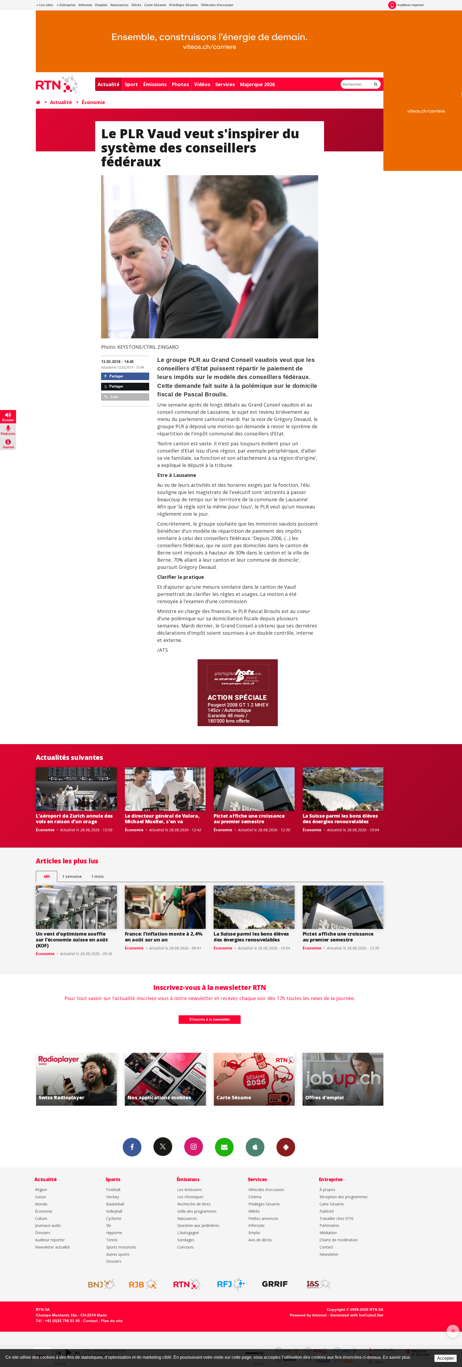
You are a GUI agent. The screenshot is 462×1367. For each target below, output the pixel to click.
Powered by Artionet (308, 1315)
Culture (41, 1218)
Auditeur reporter (50, 1240)
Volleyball (114, 1211)
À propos (327, 1190)
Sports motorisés (121, 1247)
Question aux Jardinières (198, 1225)
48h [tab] (46, 876)
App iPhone (255, 1147)
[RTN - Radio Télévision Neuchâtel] (187, 1284)
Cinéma (254, 1197)
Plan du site (112, 1321)
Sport (131, 84)
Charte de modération (338, 1240)
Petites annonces (263, 1218)
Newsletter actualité (52, 1247)
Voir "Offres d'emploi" (254, 1079)
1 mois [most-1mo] (97, 876)
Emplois (101, 5)
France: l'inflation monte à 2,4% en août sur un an (163, 937)
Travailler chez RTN (336, 1218)
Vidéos (202, 84)
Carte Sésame (155, 5)
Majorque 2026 (257, 84)
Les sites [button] (45, 5)
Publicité (326, 1211)
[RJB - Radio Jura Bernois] (143, 1284)
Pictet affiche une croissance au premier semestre (249, 819)
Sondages (185, 1240)
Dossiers (42, 1233)
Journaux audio (48, 1225)
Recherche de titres (194, 1204)
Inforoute (85, 5)
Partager (115, 376)
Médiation (328, 1233)
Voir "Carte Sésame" (165, 1079)
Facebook (132, 1147)
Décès (136, 5)
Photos (180, 84)
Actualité (109, 84)
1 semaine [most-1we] (72, 876)
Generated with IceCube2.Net (356, 1315)
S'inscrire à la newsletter (209, 1019)
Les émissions (189, 1190)
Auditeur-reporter (410, 5)
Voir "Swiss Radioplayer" (343, 1079)
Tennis (112, 1240)
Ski (108, 1225)
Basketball (115, 1204)
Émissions (155, 84)
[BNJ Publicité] (99, 1284)
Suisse (40, 1197)
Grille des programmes (197, 1211)
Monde (41, 1204)
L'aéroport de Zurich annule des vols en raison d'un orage (74, 819)
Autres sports (117, 1254)
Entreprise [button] (67, 5)
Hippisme (114, 1233)
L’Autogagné (188, 1233)
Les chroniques (190, 1197)
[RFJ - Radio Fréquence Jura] (231, 1284)
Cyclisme (113, 1218)
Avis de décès (260, 1240)
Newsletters (224, 1147)
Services (225, 84)
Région (41, 1190)
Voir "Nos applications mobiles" (76, 1079)
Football (113, 1190)
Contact (326, 1247)
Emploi (254, 1233)
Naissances (119, 5)
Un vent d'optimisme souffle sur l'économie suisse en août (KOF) (72, 939)
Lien (114, 397)
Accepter (445, 1358)
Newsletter (328, 1254)
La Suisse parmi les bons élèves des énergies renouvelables (340, 819)
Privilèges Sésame (183, 5)
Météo (254, 1211)
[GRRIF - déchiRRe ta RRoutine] (275, 1284)
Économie (93, 102)
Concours (185, 1247)
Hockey (112, 1197)
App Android (285, 1147)
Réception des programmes (343, 1197)
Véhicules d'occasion (217, 5)
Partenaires (329, 1225)
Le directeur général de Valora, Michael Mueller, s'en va (162, 819)
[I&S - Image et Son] (319, 1284)
